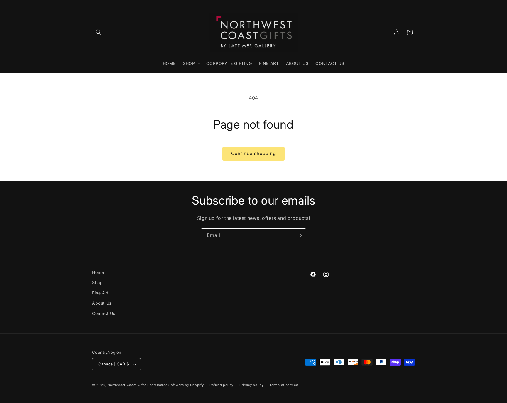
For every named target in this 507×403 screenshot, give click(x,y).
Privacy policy (251, 385)
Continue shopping (253, 153)
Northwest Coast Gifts (127, 385)
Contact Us (103, 313)
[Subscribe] (299, 235)
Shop (97, 282)
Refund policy (221, 385)
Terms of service (283, 385)
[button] (98, 32)
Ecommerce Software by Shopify (175, 385)
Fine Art (100, 292)
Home (98, 272)
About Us (101, 303)
